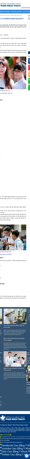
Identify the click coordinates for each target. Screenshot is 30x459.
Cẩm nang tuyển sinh (16, 11)
